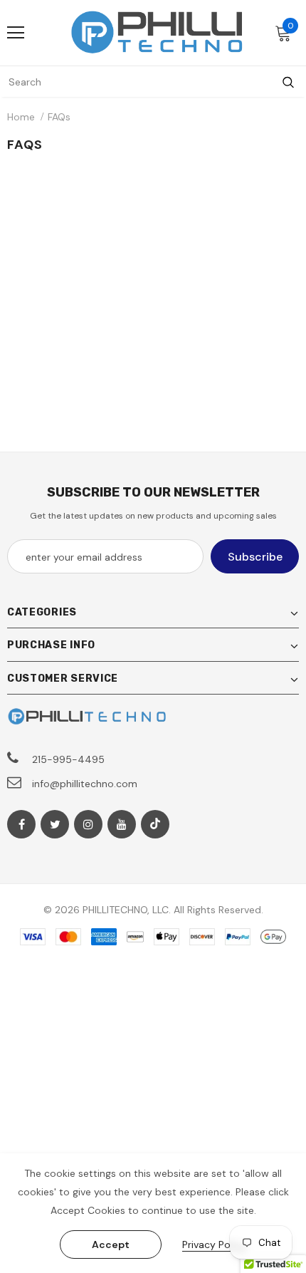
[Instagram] (88, 824)
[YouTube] (121, 824)
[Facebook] (21, 824)
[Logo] (156, 32)
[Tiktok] (155, 824)
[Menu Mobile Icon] (15, 32)
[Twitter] (55, 824)
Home (21, 116)
